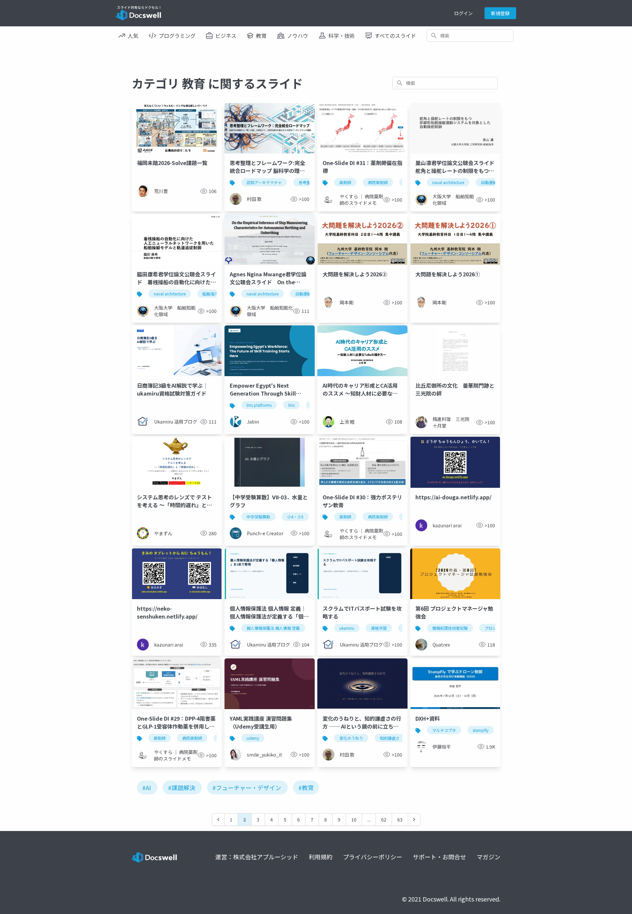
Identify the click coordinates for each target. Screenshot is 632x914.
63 (400, 819)
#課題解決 (181, 787)
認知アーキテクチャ (264, 182)
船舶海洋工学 (214, 293)
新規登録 (500, 13)
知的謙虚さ (390, 738)
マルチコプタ (444, 730)
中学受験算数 (258, 516)
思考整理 (306, 182)
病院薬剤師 (378, 182)
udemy (253, 738)
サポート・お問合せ (439, 856)
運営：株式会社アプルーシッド (256, 856)
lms (291, 405)
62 (383, 819)
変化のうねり (351, 738)
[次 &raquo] (414, 819)
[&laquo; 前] (218, 819)
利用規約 (320, 856)
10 (353, 819)
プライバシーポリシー (372, 856)
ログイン (463, 13)
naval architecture (448, 182)
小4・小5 (295, 516)
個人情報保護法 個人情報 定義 (273, 628)
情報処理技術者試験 (450, 628)
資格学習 (379, 628)
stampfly (480, 730)
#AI (146, 787)
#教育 (306, 787)
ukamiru (346, 628)
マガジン (488, 856)
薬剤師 (345, 182)
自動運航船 (491, 182)
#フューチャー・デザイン (246, 787)
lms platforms (259, 405)
